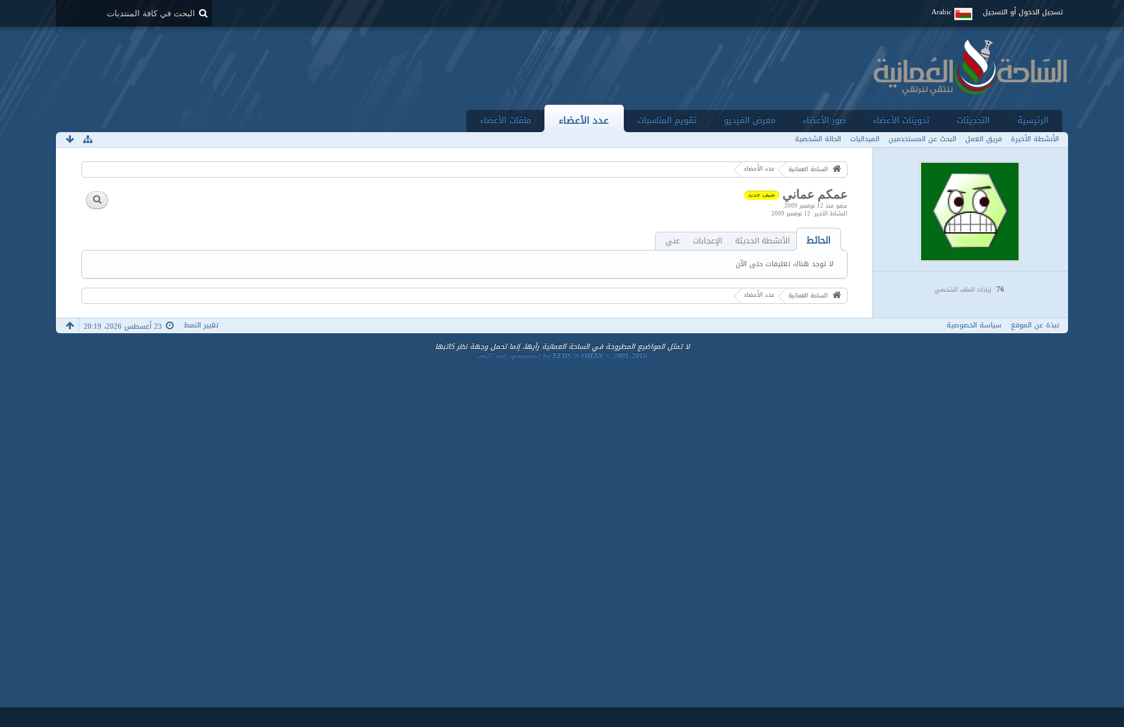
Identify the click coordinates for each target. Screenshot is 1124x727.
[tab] (818, 240)
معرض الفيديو (749, 120)
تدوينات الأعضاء (901, 120)
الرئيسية (1033, 120)
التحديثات (973, 120)
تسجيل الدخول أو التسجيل (1023, 12)
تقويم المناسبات (667, 120)
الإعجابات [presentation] (707, 241)
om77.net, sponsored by (562, 356)
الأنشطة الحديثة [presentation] (762, 241)
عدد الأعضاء (584, 120)
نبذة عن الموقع (1035, 325)
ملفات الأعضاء (505, 120)
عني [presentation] (672, 241)
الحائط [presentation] (819, 240)
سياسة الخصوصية (974, 325)
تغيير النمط (201, 325)
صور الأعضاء (824, 120)
